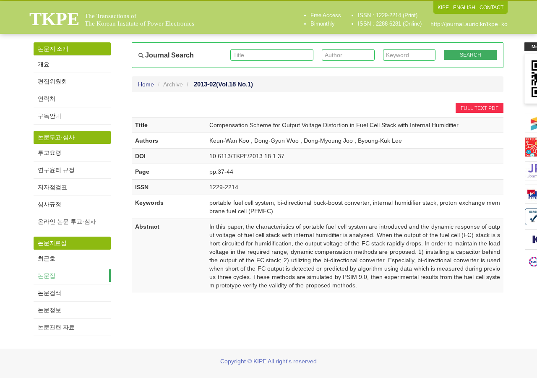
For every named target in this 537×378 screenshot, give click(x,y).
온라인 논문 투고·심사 (67, 221)
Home (146, 84)
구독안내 (49, 115)
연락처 (46, 98)
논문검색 (49, 292)
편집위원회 (52, 81)
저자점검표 (52, 187)
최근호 (46, 258)
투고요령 (49, 152)
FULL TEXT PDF (479, 108)
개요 (44, 64)
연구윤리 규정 (56, 170)
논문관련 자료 (56, 327)
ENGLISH (464, 7)
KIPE (443, 7)
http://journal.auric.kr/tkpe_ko (469, 24)
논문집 (46, 275)
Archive (173, 84)
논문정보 (49, 310)
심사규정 (49, 204)
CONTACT (491, 7)
